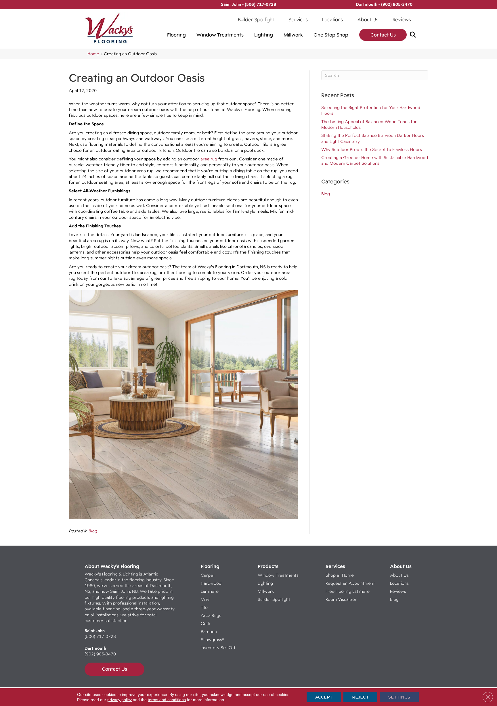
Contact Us (383, 35)
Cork (206, 623)
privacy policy (119, 699)
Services (298, 19)
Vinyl (205, 599)
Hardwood (211, 583)
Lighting (263, 35)
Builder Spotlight (256, 19)
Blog (92, 530)
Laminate (210, 591)
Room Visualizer (341, 599)
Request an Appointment (350, 583)
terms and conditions (167, 699)
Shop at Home (340, 575)
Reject (360, 697)
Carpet (208, 575)
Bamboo (209, 631)
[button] (414, 35)
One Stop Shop (331, 35)
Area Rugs (211, 615)
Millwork (293, 35)
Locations (332, 19)
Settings (399, 697)
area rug (208, 158)
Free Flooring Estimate (348, 591)
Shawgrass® (212, 639)
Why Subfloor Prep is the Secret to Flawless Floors (371, 149)
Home (93, 53)
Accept (323, 697)
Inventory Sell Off (218, 647)
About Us (367, 19)
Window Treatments (220, 35)
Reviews (402, 19)
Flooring (176, 35)
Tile (204, 607)
